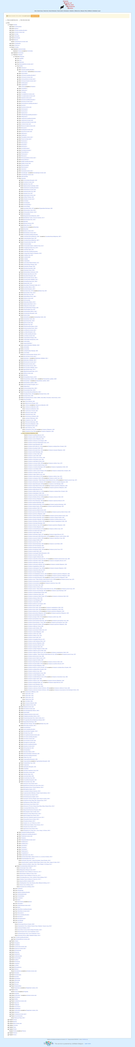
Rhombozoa (17, 997)
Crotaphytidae (27, 260)
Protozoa (24, 1031)
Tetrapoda (22, 56)
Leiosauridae (26, 348)
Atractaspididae (27, 214)
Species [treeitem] (34, 435)
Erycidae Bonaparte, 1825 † (29, 289)
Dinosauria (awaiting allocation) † (28, 99)
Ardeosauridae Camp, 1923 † (30, 210)
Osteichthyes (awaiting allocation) (25, 909)
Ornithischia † (24, 135)
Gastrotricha (17, 954)
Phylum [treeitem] (16, 26)
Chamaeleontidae (27, 244)
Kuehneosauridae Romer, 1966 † (31, 328)
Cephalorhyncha (21, 41)
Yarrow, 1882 (35, 626)
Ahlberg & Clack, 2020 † (28, 869)
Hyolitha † (17, 959)
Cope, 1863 (52, 583)
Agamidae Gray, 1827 (28, 184)
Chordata (17, 47)
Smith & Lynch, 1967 (36, 474)
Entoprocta (17, 952)
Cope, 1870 (55, 463)
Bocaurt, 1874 (35, 661)
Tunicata (20, 51)
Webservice (77, 10)
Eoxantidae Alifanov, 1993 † (29, 287)
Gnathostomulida (18, 956)
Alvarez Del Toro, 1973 (38, 558)
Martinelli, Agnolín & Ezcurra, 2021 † (34, 817)
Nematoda (17, 972)
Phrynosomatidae (27, 399)
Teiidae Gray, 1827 (27, 757)
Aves (20, 60)
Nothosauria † (24, 133)
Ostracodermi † (21, 912)
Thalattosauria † (24, 841)
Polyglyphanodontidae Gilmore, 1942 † (32, 716)
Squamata (23, 178)
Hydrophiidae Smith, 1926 (40, 317)
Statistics (72, 10)
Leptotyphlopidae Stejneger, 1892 (31, 350)
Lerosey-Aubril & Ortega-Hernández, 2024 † (30, 929)
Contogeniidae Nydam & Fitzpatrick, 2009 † (33, 253)
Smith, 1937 (35, 448)
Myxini (19, 907)
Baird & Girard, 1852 (36, 461)
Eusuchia (26, 107)
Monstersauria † (30, 362)
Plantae (15, 1029)
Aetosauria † (24, 67)
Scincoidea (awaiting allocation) (30, 736)
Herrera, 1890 (37, 573)
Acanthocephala (18, 26)
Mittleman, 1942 (31, 691)
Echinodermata (18, 950)
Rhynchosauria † (25, 167)
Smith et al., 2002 (35, 446)
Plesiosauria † (24, 146)
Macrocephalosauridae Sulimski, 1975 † (32, 354)
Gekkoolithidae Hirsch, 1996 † (30, 296)
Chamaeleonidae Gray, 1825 (30, 242)
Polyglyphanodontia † (31, 714)
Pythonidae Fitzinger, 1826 (29, 723)
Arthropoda (17, 36)
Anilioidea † (29, 199)
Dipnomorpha (20, 901)
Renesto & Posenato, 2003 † (32, 809)
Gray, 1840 (30, 431)
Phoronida (17, 982)
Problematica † (18, 995)
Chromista (15, 1025)
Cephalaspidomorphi (22, 894)
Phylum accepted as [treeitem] (24, 971)
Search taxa (40, 10)
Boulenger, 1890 (36, 543)
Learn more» (88, 1043)
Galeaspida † (20, 903)
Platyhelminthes (18, 986)
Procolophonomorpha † (26, 150)
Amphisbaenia (30, 189)
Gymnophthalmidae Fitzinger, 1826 (31, 307)
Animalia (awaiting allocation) (21, 30)
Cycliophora (17, 944)
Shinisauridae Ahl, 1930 (29, 748)
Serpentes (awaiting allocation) (30, 744)
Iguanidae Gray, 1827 (28, 324)
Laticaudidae (26, 347)
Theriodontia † (24, 849)
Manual (82, 10)
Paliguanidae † (27, 386)
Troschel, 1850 (31, 410)
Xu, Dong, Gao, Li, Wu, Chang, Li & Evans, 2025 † (37, 830)
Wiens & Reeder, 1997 (36, 521)
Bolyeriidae (36, 227)
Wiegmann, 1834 (59, 482)
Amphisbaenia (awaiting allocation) (31, 187)
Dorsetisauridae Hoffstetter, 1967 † (31, 279)
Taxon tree (46, 10)
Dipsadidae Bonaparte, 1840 (30, 275)
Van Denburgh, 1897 (37, 590)
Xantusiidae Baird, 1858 (29, 776)
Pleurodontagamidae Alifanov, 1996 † (31, 710)
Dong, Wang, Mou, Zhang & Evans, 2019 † (35, 800)
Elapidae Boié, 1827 (28, 283)
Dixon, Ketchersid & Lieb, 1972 (38, 495)
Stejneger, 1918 (36, 519)
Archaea (15, 1019)
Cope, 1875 (70, 480)
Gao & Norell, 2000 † (31, 783)
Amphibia (21, 58)
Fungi (14, 1027)
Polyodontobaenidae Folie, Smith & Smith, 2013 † (34, 718)
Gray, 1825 (29, 699)
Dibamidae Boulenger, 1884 (29, 268)
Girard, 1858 (30, 412)
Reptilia (21, 66)
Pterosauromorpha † (28, 157)
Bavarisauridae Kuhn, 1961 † (30, 219)
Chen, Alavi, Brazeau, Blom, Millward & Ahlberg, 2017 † (35, 883)
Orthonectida (17, 980)
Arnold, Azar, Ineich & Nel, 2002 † (34, 785)
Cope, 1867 (35, 525)
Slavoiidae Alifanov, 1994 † (29, 751)
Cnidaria (16, 941)
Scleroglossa (29, 742)
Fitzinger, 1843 (31, 403)
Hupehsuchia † (24, 112)
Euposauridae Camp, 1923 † (30, 292)
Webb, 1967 (35, 532)
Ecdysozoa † (20, 948)
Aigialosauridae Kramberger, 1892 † (31, 185)
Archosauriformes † (28, 79)
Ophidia (28, 373)
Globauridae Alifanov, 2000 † (30, 302)
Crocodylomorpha (28, 96)
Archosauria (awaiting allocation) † (28, 75)
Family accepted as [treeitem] (36, 208)
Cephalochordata (21, 49)
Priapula (16, 991)
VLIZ (66, 1039)
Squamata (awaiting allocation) (30, 755)
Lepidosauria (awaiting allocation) (28, 118)
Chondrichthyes (21, 896)
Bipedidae (26, 221)
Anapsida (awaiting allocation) (27, 69)
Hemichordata (18, 957)
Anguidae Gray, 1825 (28, 193)
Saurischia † (24, 169)
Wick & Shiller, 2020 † (32, 802)
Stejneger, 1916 (36, 487)
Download (95, 10)
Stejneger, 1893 (56, 483)
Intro (36, 10)
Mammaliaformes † (26, 64)
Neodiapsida (27, 129)
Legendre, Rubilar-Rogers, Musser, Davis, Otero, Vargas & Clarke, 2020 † (41, 862)
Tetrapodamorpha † (28, 839)
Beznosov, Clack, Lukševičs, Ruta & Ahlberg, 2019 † (33, 877)
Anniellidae (26, 200)
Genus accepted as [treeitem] (35, 405)
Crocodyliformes (27, 94)
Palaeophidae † (27, 380)
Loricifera (17, 965)
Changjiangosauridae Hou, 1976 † (31, 247)
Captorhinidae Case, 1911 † (28, 854)
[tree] (67, 529)
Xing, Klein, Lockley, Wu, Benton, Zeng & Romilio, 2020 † (36, 860)
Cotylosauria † (24, 90)
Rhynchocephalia (25, 165)
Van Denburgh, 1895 (36, 545)
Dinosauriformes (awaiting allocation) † (29, 103)
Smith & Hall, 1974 (37, 630)
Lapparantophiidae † (28, 343)
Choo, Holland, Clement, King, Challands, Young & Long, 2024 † (35, 926)
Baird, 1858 (29, 701)
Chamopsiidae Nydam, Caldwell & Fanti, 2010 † (34, 245)
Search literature (52, 10)
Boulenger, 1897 (35, 444)
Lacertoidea (29, 335)
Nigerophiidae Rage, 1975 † (30, 369)
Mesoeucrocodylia (28, 125)
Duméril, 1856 (31, 425)
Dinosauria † (27, 101)
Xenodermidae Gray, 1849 (29, 778)
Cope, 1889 (30, 420)
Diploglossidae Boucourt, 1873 (30, 274)
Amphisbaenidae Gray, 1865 (30, 191)
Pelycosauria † (24, 142)
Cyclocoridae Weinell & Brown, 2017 (31, 262)
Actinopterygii (20, 890)
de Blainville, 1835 (41, 405)
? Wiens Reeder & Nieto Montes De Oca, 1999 (43, 480)
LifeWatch (89, 10)
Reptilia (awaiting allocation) (27, 161)
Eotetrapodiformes (23, 939)
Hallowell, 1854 (36, 556)
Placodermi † (20, 916)
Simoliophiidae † (27, 749)
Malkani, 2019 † (24, 927)
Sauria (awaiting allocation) (29, 729)
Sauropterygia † (24, 172)
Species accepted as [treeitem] (45, 446)
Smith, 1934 (59, 467)
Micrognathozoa (18, 967)
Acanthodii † (20, 888)
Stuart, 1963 (36, 560)
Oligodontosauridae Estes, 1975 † (31, 371)
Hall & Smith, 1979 (36, 530)
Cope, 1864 (57, 538)
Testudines (33, 86)
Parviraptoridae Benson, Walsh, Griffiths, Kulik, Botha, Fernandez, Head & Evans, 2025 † (42, 397)
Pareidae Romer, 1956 (44, 393)
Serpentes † (29, 746)
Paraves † (26, 139)
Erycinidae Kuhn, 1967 (28, 290)
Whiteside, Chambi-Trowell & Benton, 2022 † (37, 793)
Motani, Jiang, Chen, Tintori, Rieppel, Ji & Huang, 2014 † (37, 864)
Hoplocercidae (27, 315)
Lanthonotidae (27, 341)
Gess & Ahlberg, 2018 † (27, 884)
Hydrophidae (26, 317)
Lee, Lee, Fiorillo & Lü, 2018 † (32, 823)
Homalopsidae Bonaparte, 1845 (30, 313)
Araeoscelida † (24, 71)
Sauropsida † (27, 170)
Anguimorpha (29, 195)
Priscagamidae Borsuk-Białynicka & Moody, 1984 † (34, 719)
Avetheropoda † (24, 82)
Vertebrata (20, 54)
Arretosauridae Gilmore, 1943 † (30, 212)
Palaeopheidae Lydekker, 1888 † (31, 378)
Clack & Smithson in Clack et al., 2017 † (31, 871)
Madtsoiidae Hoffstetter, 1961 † (41, 358)
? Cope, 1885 (37, 622)
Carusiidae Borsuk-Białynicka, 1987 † (53, 236)
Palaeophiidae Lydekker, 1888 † (50, 378)
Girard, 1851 (30, 414)
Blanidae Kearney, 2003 (29, 223)
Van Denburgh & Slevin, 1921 (40, 581)
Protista (14, 1031)
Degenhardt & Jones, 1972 (38, 442)
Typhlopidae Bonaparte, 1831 (30, 766)
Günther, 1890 (57, 517)
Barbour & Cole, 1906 (37, 676)
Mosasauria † (29, 363)
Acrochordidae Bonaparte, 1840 (30, 180)
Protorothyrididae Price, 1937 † (28, 858)
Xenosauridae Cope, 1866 (29, 781)
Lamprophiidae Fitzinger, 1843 (30, 337)
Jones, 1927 (35, 472)
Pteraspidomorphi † (22, 918)
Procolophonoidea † (25, 148)
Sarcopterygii (20, 920)
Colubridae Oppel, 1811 (29, 249)
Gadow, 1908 (35, 506)
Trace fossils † (18, 1006)
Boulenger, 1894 (35, 452)
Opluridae (26, 375)
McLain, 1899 (35, 497)
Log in (99, 10)
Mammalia (21, 62)
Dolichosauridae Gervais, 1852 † (31, 277)
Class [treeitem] (20, 58)
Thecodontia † (24, 845)
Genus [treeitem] (28, 401)
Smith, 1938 (34, 455)
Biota (17, 1023)
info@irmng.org (85, 1039)
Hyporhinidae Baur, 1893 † (29, 320)
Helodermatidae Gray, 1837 (29, 309)
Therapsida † (24, 847)
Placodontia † (24, 144)
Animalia (15, 24)
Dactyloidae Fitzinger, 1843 (29, 266)
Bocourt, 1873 (36, 435)
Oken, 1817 (29, 697)
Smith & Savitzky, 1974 (36, 437)
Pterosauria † (24, 155)
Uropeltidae (26, 768)
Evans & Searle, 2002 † (31, 819)
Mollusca (16, 969)
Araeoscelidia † (38, 71)
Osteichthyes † (24, 911)
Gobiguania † (29, 305)
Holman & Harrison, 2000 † (32, 791)
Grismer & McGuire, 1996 (38, 688)
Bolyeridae (26, 227)
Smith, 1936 (35, 453)
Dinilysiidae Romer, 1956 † (29, 270)
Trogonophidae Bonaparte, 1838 (30, 759)
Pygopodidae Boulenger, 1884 (46, 208)
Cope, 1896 (37, 673)
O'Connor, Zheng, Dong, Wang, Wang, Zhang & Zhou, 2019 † (39, 806)
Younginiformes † (25, 853)
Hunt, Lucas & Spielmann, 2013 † (28, 931)
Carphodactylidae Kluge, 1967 (30, 238)
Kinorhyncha (17, 961)
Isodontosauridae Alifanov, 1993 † (31, 326)
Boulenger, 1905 (36, 502)
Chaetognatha (18, 43)
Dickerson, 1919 (30, 427)
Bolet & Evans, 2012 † (31, 808)
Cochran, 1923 (35, 586)
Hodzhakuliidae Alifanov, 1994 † (30, 311)
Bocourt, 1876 (36, 570)
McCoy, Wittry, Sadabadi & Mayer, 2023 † (29, 935)
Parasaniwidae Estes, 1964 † (30, 390)
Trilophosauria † (24, 851)
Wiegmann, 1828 (31, 423)
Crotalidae (26, 259)
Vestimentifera (18, 1010)
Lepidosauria (27, 120)
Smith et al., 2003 (35, 491)
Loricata (26, 124)
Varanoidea (29, 772)
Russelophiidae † (27, 727)
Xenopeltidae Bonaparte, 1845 (30, 779)
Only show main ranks (25, 20)
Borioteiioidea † (30, 232)
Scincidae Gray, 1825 (28, 733)
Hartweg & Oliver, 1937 (36, 641)
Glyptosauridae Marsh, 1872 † (30, 303)
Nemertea (17, 976)
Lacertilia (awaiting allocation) (30, 333)
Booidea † (29, 230)
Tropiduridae (26, 764)
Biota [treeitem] (8, 22)
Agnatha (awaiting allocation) (24, 892)
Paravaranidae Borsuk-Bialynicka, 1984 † (32, 392)
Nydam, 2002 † (30, 789)
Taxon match (60, 10)
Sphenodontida (24, 176)
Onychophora (17, 978)
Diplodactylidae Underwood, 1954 (31, 272)
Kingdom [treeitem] (13, 24)
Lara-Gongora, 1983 (37, 440)
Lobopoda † (17, 963)
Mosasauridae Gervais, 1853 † (30, 365)
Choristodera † (24, 88)
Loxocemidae (26, 352)
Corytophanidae (27, 257)
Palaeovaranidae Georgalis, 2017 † (31, 384)
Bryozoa (16, 39)
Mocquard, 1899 (35, 483)
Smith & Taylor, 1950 (37, 596)
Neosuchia (26, 131)
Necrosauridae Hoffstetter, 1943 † (31, 367)
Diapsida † (26, 97)
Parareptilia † (27, 137)
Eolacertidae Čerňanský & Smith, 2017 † (32, 285)
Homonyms (66, 10)
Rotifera (16, 999)
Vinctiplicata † (21, 1014)
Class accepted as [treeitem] (23, 901)
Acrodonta (29, 182)
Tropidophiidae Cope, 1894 (29, 763)
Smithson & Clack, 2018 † (28, 873)
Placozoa (17, 984)
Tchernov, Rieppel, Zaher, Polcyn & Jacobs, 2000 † (37, 798)
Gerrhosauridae (27, 300)
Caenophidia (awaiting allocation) (31, 234)
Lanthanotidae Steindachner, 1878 (31, 339)
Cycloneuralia (21, 946)
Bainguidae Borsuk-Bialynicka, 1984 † (32, 215)
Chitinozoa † (17, 45)
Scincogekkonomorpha (32, 734)
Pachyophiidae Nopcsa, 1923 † (30, 377)
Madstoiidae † (27, 358)
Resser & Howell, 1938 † (26, 924)
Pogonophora (17, 987)
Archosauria (27, 77)
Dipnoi (19, 899)
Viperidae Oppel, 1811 (28, 774)
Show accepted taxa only (12, 20)
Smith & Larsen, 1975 (36, 658)
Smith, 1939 (34, 551)
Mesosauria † (24, 127)
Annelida (16, 34)
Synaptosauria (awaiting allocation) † (29, 834)
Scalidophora (20, 1001)
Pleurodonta (29, 708)
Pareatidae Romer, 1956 (29, 393)
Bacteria (15, 1021)
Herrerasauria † (24, 109)
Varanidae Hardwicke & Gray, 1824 (31, 770)
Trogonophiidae (27, 761)
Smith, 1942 (35, 616)
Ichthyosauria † (24, 116)
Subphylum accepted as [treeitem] (23, 51)
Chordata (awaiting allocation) (22, 937)
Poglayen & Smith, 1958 (37, 648)
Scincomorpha (30, 740)
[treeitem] (30, 433)
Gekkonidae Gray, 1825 (29, 294)
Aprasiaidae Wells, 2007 (29, 208)
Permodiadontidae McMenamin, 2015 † (28, 866)
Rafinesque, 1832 (31, 418)
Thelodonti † (20, 922)
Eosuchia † (23, 105)
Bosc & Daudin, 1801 (57, 446)
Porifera (16, 989)
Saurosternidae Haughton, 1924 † (31, 731)
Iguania (28, 322)
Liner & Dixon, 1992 (36, 457)
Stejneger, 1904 (36, 571)
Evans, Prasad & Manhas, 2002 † (34, 787)
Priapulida (26, 991)
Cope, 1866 (36, 459)
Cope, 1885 (62, 558)
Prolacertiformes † (25, 152)
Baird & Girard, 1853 (37, 465)
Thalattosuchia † (24, 843)
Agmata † (17, 28)
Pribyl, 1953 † (19, 1017)
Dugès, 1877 (36, 534)
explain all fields (35, 16)
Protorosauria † (24, 154)
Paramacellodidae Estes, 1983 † (30, 388)
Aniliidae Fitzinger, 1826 (29, 197)
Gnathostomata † (24, 905)
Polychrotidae (26, 712)
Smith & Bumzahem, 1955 (38, 536)
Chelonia (23, 86)
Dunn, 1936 (35, 450)
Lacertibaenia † (30, 330)
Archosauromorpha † (28, 81)
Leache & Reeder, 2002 (37, 470)
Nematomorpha (18, 974)
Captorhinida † (24, 84)
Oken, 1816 (29, 693)
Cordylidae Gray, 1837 (28, 255)
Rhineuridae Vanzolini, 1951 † (30, 725)
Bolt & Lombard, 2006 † (27, 881)
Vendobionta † (18, 1008)
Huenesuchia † (24, 110)
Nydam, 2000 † (29, 821)
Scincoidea (29, 738)
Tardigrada (17, 1004)
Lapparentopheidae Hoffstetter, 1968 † (32, 345)
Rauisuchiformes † (25, 159)
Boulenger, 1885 (31, 422)
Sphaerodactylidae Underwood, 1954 (31, 753)
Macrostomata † (30, 356)
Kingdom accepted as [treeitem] (17, 1031)
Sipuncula (17, 1002)
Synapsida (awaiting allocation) (28, 832)
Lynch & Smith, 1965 (37, 650)
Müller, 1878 (35, 663)
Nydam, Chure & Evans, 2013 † (34, 824)
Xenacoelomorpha (18, 1016)
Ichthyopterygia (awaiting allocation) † (29, 114)
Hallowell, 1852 (30, 401)
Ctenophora (17, 942)
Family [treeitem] (28, 180)
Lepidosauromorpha (28, 122)
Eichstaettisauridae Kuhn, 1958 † (31, 281)
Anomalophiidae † (27, 204)
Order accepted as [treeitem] (27, 86)
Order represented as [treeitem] (30, 71)
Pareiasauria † (24, 140)
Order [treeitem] (23, 67)
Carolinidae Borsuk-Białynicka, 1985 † (32, 236)
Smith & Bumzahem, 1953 (38, 553)
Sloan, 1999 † (26, 868)
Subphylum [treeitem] (19, 49)
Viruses (14, 1034)
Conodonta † (20, 897)
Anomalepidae (27, 202)
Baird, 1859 (34, 468)
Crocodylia (23, 92)
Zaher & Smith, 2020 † (32, 811)
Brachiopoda (17, 37)
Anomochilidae (27, 206)
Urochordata (30, 51)
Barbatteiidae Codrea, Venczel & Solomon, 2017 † (34, 217)
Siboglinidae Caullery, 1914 (32, 987)
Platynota (29, 706)
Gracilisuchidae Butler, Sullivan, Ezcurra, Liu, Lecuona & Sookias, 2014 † (37, 856)
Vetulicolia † (17, 1012)
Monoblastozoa (18, 971)
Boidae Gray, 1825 (27, 225)
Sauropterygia (40, 172)
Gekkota (28, 298)
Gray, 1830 (30, 429)
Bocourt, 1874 (56, 500)
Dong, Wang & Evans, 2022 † (32, 813)
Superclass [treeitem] (19, 56)
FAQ (86, 10)
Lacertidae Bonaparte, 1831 (29, 332)
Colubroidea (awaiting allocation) (31, 251)
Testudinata (26, 836)
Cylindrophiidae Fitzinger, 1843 (30, 264)
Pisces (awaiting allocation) (23, 914)
